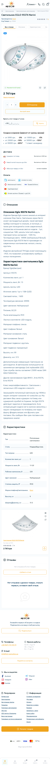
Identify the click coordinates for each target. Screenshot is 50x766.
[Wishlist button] (40, 88)
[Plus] (16, 105)
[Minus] (7, 105)
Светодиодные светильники (25, 11)
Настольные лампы (7, 702)
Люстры (4, 710)
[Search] (43, 4)
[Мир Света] (25, 616)
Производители (32, 716)
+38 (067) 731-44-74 (8, 645)
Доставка (30, 699)
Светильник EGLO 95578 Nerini (13, 540)
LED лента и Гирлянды (8, 713)
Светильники (9, 11)
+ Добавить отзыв (25, 572)
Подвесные (5, 696)
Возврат (29, 708)
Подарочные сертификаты (35, 719)
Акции (29, 722)
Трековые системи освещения (11, 719)
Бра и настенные (6, 716)
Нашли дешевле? (9, 97)
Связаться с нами (32, 710)
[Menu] (2, 4)
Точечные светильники (9, 708)
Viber (30, 679)
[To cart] (44, 548)
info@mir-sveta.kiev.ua (9, 654)
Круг (31, 490)
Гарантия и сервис (33, 705)
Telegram (32, 676)
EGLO (14, 19)
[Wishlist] (45, 516)
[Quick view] (45, 513)
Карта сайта (30, 713)
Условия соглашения (33, 696)
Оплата (29, 702)
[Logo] (10, 4)
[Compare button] (45, 88)
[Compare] (45, 519)
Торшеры (4, 705)
